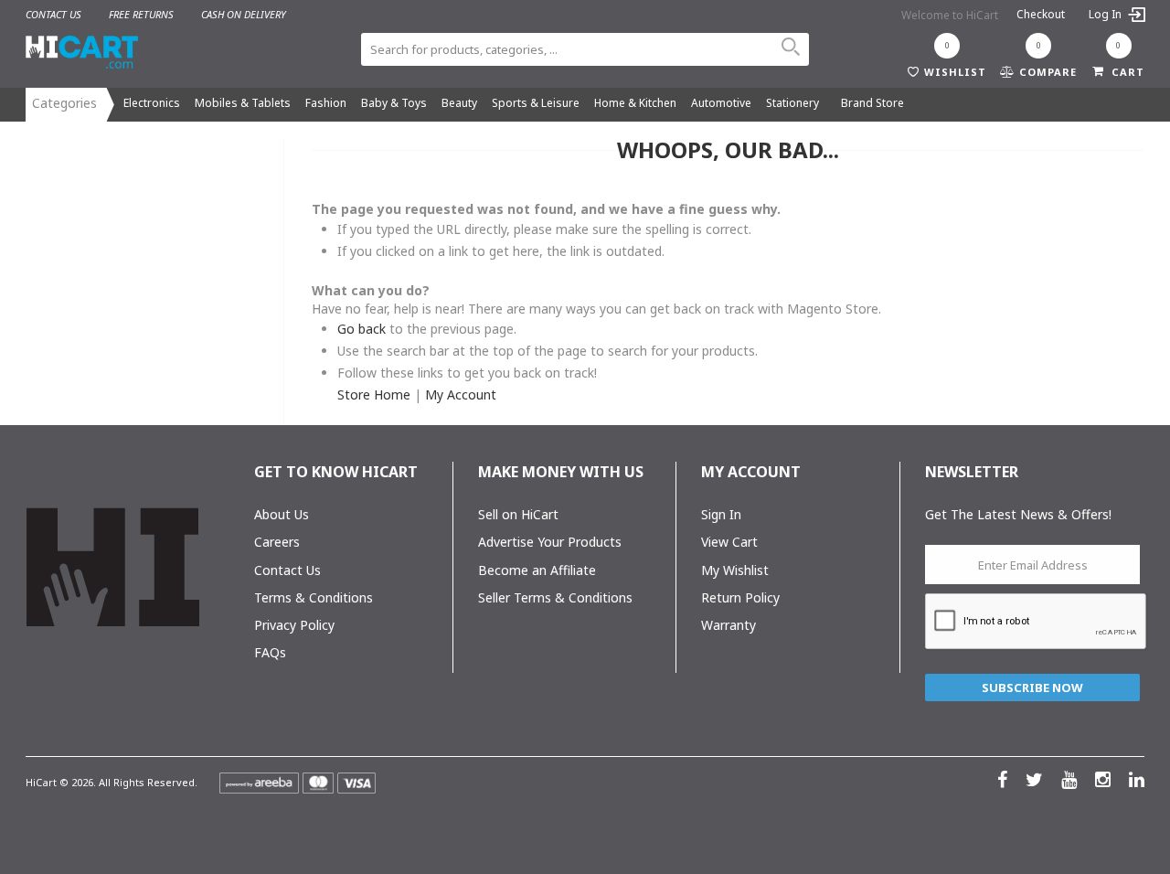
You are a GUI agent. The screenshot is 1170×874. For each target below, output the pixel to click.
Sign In (721, 514)
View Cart (729, 541)
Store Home (373, 394)
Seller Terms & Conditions (555, 597)
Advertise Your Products (550, 541)
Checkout (1040, 14)
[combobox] (585, 49)
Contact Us (287, 570)
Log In (1106, 14)
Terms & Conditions (313, 597)
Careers (277, 541)
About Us (281, 514)
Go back (361, 328)
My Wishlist (735, 570)
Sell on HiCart (518, 514)
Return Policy (740, 597)
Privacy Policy (294, 625)
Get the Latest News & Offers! (1018, 514)
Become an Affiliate (537, 570)
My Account (460, 394)
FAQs (270, 652)
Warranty (728, 625)
